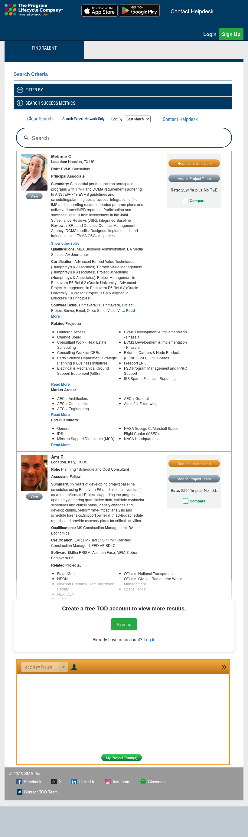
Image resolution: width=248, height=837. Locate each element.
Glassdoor (157, 781)
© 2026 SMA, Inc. (26, 773)
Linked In (87, 781)
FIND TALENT (44, 47)
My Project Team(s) (121, 757)
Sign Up (231, 34)
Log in (149, 639)
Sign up (124, 624)
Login (210, 34)
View (34, 196)
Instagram (121, 781)
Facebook (32, 781)
